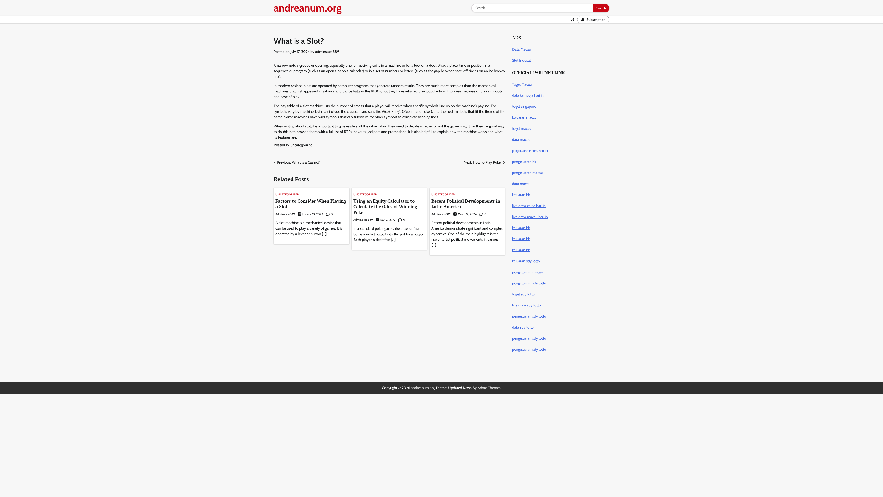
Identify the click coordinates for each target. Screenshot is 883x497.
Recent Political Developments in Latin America (465, 204)
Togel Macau (522, 84)
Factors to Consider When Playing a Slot (310, 204)
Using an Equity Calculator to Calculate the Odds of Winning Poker (385, 206)
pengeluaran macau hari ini (530, 151)
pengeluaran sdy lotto (529, 349)
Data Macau (521, 49)
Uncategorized (301, 145)
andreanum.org (308, 8)
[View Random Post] (572, 19)
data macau (521, 184)
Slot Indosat (521, 60)
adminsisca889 (327, 51)
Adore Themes (489, 388)
